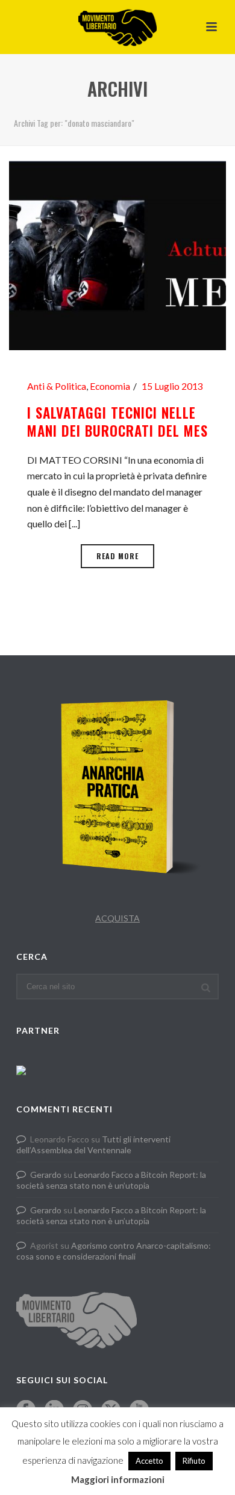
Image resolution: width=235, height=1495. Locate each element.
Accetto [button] (149, 1461)
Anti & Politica (56, 386)
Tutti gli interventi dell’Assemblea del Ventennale (93, 1144)
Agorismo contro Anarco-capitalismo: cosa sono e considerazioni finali (113, 1250)
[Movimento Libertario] (117, 27)
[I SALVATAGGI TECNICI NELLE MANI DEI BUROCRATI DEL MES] (117, 254)
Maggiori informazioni (117, 1479)
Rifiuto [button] (194, 1461)
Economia (110, 386)
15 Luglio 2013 (172, 386)
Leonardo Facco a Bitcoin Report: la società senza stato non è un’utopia (111, 1179)
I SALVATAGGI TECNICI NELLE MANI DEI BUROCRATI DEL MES (117, 421)
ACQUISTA (117, 918)
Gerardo (45, 1174)
